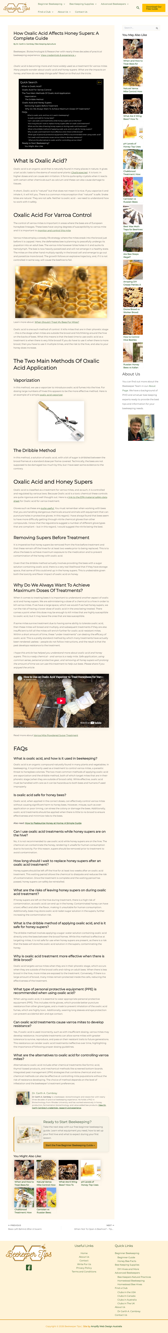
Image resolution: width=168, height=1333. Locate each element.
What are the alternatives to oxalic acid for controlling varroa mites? (55, 140)
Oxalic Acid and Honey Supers (36, 102)
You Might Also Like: (34, 146)
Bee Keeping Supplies (81, 4)
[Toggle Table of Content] (98, 82)
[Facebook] (29, 1267)
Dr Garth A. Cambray (128, 1311)
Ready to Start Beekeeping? (35, 143)
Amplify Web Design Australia (106, 1326)
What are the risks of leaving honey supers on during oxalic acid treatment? (57, 126)
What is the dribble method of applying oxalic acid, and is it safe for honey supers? (60, 129)
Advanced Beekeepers (113, 4)
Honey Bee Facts (126, 1261)
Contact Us (81, 12)
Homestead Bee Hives (129, 1284)
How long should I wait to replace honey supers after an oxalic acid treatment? (59, 124)
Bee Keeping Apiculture (45, 44)
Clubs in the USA (126, 1292)
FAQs (24, 112)
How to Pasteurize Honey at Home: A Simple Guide (53, 823)
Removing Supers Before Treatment (41, 106)
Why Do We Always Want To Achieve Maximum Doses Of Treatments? (57, 109)
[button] (63, 4)
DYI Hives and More (128, 1269)
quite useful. (47, 508)
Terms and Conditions (84, 1271)
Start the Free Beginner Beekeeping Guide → (70, 1145)
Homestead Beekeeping (131, 1280)
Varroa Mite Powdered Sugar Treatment (56, 735)
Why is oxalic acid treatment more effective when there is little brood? (55, 132)
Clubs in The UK (126, 1303)
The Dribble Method (34, 99)
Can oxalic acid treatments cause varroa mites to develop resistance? (55, 137)
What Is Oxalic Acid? (32, 86)
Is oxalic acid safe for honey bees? (41, 118)
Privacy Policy (84, 1268)
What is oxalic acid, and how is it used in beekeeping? (48, 115)
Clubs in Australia (127, 1299)
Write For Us (84, 1264)
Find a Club (44, 12)
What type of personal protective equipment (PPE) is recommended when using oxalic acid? (64, 135)
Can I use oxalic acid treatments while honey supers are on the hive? (54, 121)
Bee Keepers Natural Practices (134, 1277)
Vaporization (30, 96)
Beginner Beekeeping (50, 4)
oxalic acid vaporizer (51, 394)
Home (84, 1253)
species (79, 172)
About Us (63, 12)
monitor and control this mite (54, 230)
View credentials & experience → (58, 55)
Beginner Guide (126, 1257)
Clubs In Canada (126, 1296)
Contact (84, 1260)
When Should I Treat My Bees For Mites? (57, 322)
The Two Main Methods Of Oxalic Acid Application (46, 93)
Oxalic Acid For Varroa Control (36, 89)
